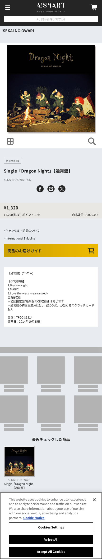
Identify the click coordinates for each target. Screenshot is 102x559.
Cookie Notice (34, 517)
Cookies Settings (51, 527)
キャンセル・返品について (22, 230)
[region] (51, 525)
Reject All (51, 539)
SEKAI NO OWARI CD (17, 179)
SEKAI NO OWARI (18, 30)
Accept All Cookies (51, 551)
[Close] (94, 500)
